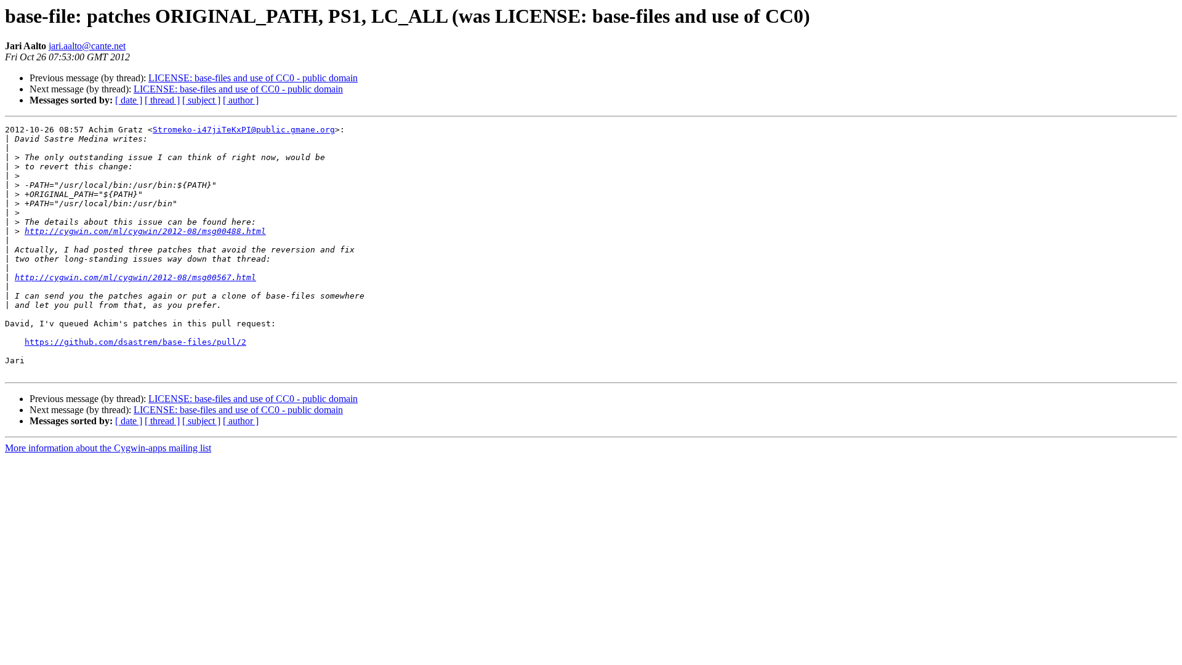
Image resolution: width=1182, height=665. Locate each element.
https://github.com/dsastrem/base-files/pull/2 (135, 342)
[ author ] (241, 100)
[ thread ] (162, 100)
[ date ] (128, 100)
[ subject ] (201, 100)
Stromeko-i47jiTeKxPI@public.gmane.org (244, 129)
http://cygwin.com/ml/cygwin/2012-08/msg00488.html (145, 231)
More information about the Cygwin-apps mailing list (108, 448)
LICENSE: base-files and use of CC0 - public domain (253, 78)
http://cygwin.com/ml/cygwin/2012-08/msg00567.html (135, 277)
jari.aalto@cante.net (87, 46)
